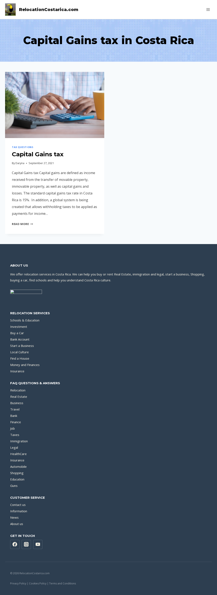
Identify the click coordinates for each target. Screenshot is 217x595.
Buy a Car (17, 333)
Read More (22, 224)
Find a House (19, 358)
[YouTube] (38, 544)
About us (16, 524)
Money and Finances (25, 365)
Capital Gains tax (38, 154)
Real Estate (18, 396)
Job (12, 428)
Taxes (14, 435)
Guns (14, 485)
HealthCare (18, 454)
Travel (14, 409)
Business (16, 403)
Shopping (17, 473)
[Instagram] (26, 544)
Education (17, 479)
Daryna (19, 163)
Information (18, 511)
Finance (15, 422)
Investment (18, 326)
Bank (13, 415)
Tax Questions (22, 147)
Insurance (17, 371)
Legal (14, 447)
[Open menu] (208, 9)
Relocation (17, 390)
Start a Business (22, 346)
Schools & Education (24, 320)
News (14, 517)
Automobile (18, 466)
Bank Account (19, 339)
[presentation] (54, 105)
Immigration (19, 441)
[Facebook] (14, 544)
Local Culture (19, 352)
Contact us (18, 505)
